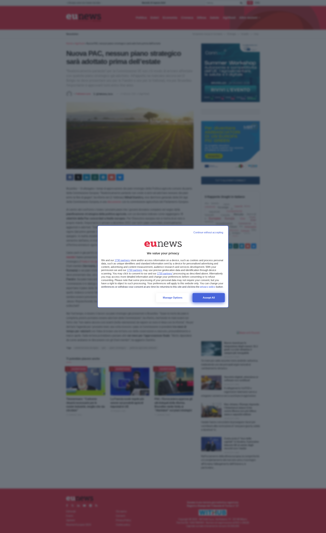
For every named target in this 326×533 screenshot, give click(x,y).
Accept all (209, 297)
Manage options (172, 297)
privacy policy (207, 286)
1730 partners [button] (122, 260)
